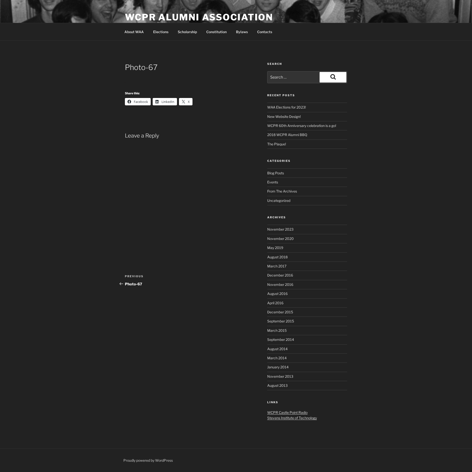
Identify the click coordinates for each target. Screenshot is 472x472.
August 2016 (277, 294)
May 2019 (275, 248)
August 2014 (277, 349)
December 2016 (280, 275)
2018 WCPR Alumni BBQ (287, 135)
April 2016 (275, 303)
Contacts (264, 32)
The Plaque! (276, 144)
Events (272, 182)
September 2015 (280, 321)
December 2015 (280, 312)
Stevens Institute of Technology (292, 418)
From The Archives (282, 191)
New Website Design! (284, 116)
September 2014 (280, 339)
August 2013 (277, 385)
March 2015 (277, 330)
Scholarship (187, 32)
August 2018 (277, 257)
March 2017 (276, 266)
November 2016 (280, 284)
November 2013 (280, 376)
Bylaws (242, 32)
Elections (160, 32)
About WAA (134, 32)
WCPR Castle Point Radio (287, 412)
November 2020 (280, 238)
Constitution (216, 32)
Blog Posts (275, 173)
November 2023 (280, 229)
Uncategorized (278, 200)
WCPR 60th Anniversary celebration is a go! (301, 126)
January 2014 (278, 367)
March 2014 (277, 358)
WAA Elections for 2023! (286, 107)
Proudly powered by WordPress (148, 460)
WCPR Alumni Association (199, 17)
